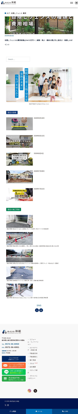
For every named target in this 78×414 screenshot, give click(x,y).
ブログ (34, 363)
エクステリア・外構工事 (32, 349)
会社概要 (33, 367)
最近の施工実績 (14, 209)
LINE (66, 411)
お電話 (14, 411)
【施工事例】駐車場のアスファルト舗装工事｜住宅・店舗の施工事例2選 (24, 280)
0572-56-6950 (12, 344)
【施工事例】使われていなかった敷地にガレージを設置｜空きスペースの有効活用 (27, 229)
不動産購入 (33, 357)
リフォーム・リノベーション (33, 342)
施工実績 (33, 360)
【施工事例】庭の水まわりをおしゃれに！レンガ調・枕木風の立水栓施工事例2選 (27, 297)
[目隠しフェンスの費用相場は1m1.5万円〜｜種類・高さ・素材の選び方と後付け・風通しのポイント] (39, 25)
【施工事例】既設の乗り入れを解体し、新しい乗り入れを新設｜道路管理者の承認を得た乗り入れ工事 (32, 246)
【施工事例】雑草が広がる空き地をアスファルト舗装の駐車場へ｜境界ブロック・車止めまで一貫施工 (32, 263)
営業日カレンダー (13, 359)
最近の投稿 (12, 112)
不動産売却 (33, 353)
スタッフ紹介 (32, 371)
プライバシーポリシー (32, 377)
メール (40, 411)
